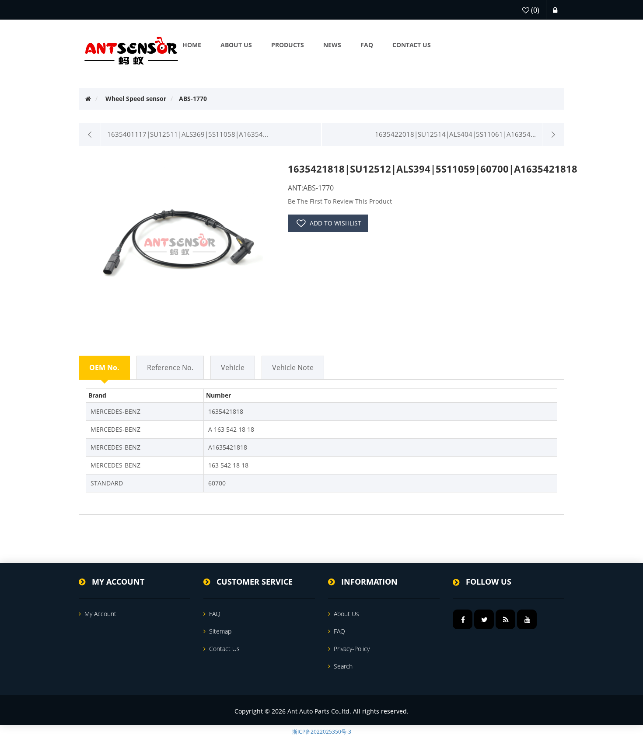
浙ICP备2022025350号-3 (321, 731)
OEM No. (104, 367)
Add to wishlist (335, 223)
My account (100, 614)
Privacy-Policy (352, 648)
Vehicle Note (293, 367)
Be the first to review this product (340, 201)
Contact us (224, 648)
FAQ (214, 614)
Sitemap (220, 631)
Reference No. (170, 367)
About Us (346, 614)
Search (343, 666)
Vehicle (233, 367)
